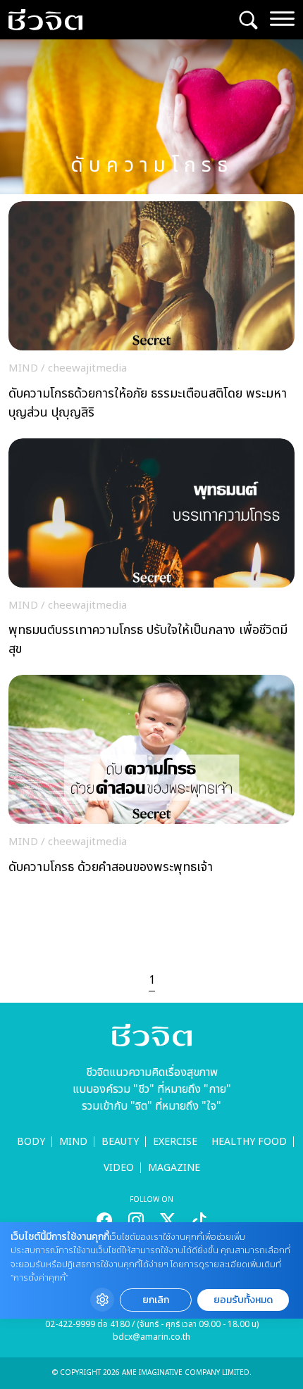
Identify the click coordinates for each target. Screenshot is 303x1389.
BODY (31, 1141)
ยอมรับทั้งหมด (243, 1300)
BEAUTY (120, 1141)
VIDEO (119, 1167)
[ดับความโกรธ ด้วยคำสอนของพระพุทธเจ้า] (151, 778)
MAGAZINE (174, 1167)
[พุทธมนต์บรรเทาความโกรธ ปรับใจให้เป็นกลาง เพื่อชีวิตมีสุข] (151, 551)
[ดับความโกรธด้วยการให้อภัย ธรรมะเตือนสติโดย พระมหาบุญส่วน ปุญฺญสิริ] (151, 314)
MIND (73, 1141)
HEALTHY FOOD (249, 1141)
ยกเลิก (155, 1300)
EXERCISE (175, 1141)
